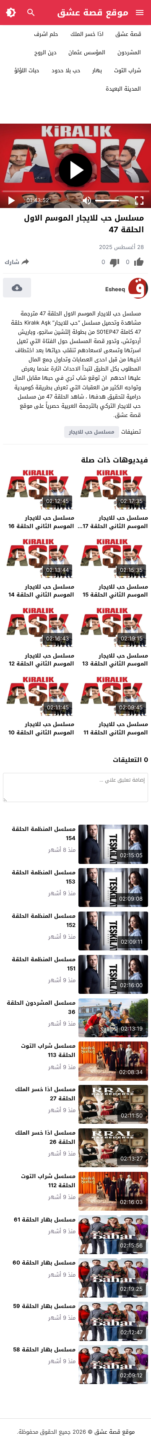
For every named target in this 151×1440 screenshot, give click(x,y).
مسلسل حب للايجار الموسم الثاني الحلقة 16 (41, 522)
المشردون (129, 52)
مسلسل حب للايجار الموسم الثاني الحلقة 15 (115, 591)
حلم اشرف (46, 34)
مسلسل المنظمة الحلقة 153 (44, 877)
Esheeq (115, 289)
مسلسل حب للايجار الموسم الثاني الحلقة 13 (115, 659)
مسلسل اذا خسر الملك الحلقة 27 (45, 1094)
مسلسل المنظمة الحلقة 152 (44, 920)
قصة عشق (128, 34)
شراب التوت (127, 70)
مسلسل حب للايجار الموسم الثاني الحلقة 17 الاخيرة (115, 526)
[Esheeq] (138, 297)
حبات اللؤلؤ (26, 70)
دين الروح (45, 52)
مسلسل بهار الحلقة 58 (44, 1349)
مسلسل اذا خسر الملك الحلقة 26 (45, 1137)
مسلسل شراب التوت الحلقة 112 (48, 1181)
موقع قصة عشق (92, 12)
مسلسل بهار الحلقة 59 (44, 1306)
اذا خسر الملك (87, 34)
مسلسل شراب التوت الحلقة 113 (48, 1050)
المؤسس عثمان (86, 52)
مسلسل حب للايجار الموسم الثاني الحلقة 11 (115, 728)
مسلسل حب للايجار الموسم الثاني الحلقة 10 (41, 728)
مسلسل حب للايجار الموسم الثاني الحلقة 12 (41, 659)
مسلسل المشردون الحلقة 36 (41, 1007)
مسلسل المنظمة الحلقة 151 (44, 964)
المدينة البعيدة (123, 89)
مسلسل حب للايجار (92, 432)
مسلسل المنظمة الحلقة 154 (44, 833)
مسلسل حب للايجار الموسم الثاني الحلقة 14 (41, 591)
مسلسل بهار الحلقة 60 (44, 1262)
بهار (97, 70)
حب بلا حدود (66, 70)
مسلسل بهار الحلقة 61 (45, 1219)
